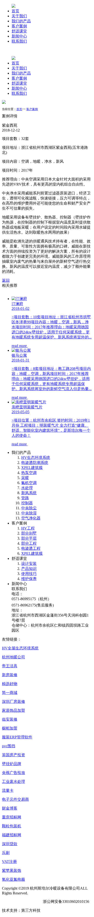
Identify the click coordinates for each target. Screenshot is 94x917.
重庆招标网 (11, 817)
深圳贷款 (9, 844)
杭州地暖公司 (13, 657)
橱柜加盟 (9, 728)
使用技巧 (29, 574)
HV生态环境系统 (35, 457)
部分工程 (29, 543)
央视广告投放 (13, 773)
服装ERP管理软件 (17, 737)
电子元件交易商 (15, 799)
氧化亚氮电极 (13, 879)
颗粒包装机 (11, 826)
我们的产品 (21, 21)
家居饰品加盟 (13, 710)
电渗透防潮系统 (34, 463)
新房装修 (9, 675)
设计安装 (29, 563)
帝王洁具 (9, 666)
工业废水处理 (13, 782)
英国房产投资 (13, 755)
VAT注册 (9, 862)
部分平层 (29, 538)
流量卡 (7, 790)
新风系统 (29, 493)
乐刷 (6, 853)
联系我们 (19, 41)
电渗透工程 (30, 548)
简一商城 (9, 693)
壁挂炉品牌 (11, 764)
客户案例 (19, 26)
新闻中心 (19, 36)
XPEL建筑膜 (32, 468)
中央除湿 (29, 513)
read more (20, 346)
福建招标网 (11, 835)
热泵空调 (29, 473)
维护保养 (29, 579)
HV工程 (28, 528)
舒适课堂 (19, 31)
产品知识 (29, 569)
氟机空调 (29, 483)
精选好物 (9, 684)
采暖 (25, 478)
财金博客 (9, 808)
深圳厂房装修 (13, 701)
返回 (6, 280)
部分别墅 (29, 533)
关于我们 (19, 16)
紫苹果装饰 (11, 870)
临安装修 (9, 719)
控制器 (27, 503)
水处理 (27, 488)
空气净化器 (30, 518)
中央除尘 (29, 508)
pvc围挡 (8, 746)
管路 (25, 498)
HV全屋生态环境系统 (20, 648)
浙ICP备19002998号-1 (20, 901)
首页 (15, 11)
